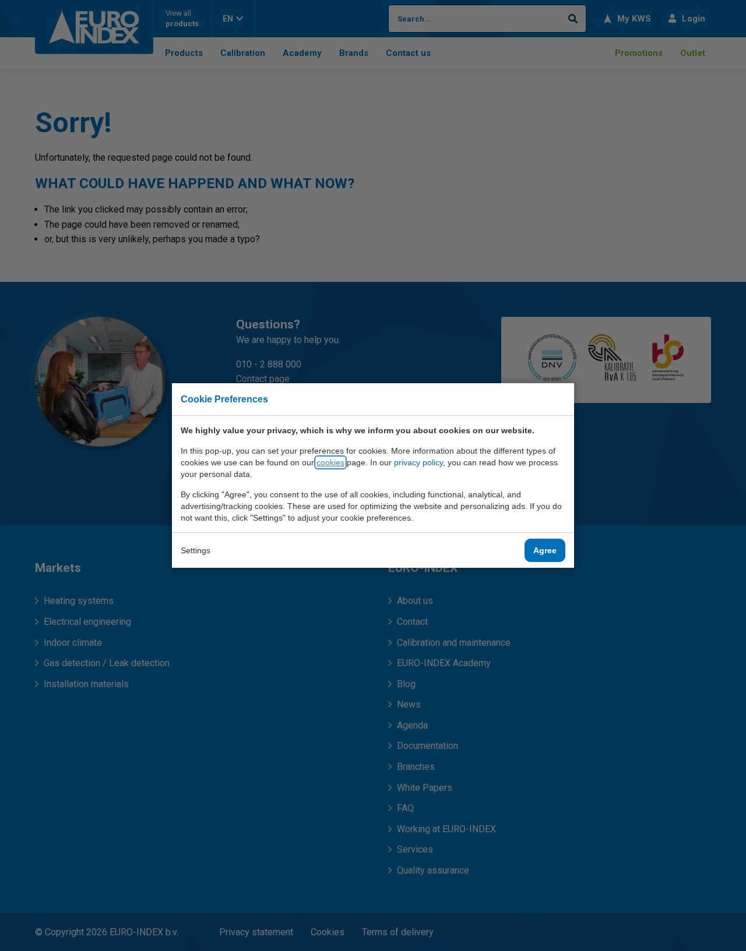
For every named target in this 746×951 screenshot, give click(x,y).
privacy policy (418, 462)
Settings (195, 550)
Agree (545, 550)
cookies (330, 462)
